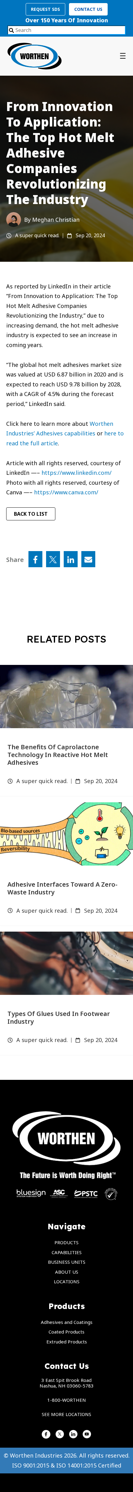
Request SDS (45, 9)
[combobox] (66, 30)
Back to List (31, 513)
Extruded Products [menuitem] (66, 1341)
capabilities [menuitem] (67, 1252)
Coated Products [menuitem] (66, 1332)
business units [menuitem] (66, 1262)
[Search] (11, 30)
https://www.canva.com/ (66, 492)
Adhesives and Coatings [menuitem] (66, 1322)
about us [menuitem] (66, 1272)
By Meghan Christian (51, 219)
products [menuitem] (66, 1242)
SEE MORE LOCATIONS (66, 1414)
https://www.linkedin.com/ (76, 472)
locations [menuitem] (66, 1281)
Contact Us (88, 9)
